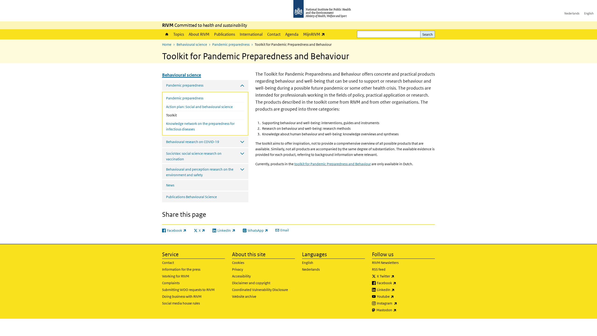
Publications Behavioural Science (191, 197)
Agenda (291, 34)
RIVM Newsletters (385, 262)
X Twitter (398, 276)
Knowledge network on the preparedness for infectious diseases (200, 126)
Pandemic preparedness (231, 44)
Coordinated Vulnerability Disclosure (260, 289)
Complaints (171, 283)
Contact (274, 34)
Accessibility (241, 276)
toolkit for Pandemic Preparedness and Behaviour (332, 164)
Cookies (238, 262)
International (251, 34)
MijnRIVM (315, 34)
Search (427, 34)
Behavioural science (192, 44)
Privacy (237, 269)
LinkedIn (398, 289)
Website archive (244, 296)
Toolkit (181, 115)
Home (166, 34)
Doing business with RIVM (181, 296)
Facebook (399, 282)
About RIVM (199, 34)
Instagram (399, 303)
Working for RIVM (175, 276)
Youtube (397, 296)
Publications (224, 34)
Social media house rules (181, 303)
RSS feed (378, 269)
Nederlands (572, 13)
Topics (178, 34)
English (589, 13)
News (170, 185)
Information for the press (181, 269)
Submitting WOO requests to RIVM (188, 289)
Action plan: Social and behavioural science (199, 107)
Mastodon (398, 310)
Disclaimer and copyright (251, 283)
